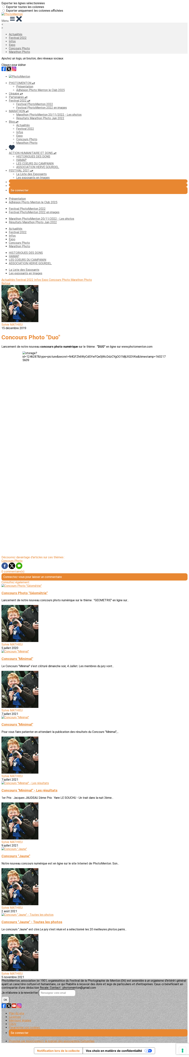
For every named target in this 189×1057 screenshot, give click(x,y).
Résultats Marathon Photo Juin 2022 (40, 118)
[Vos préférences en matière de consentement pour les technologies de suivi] (182, 1050)
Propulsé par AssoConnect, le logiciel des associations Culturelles (51, 1041)
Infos (12, 41)
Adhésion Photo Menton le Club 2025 (40, 90)
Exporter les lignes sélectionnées (23, 3)
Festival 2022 (18, 38)
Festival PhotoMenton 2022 (34, 104)
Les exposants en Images (33, 177)
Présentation (24, 86)
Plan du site (16, 1013)
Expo (12, 45)
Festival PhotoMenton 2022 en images (41, 107)
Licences (15, 1017)
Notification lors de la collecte (58, 1051)
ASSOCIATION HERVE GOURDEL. (37, 167)
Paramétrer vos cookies (24, 1027)
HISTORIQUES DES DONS (33, 156)
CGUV (12, 1024)
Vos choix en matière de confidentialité (114, 1051)
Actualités (15, 34)
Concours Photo (19, 48)
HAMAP (21, 160)
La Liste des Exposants (31, 174)
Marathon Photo (19, 52)
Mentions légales (20, 1020)
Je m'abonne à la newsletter (20, 992)
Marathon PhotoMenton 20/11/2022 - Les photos (49, 114)
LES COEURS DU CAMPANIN (35, 163)
